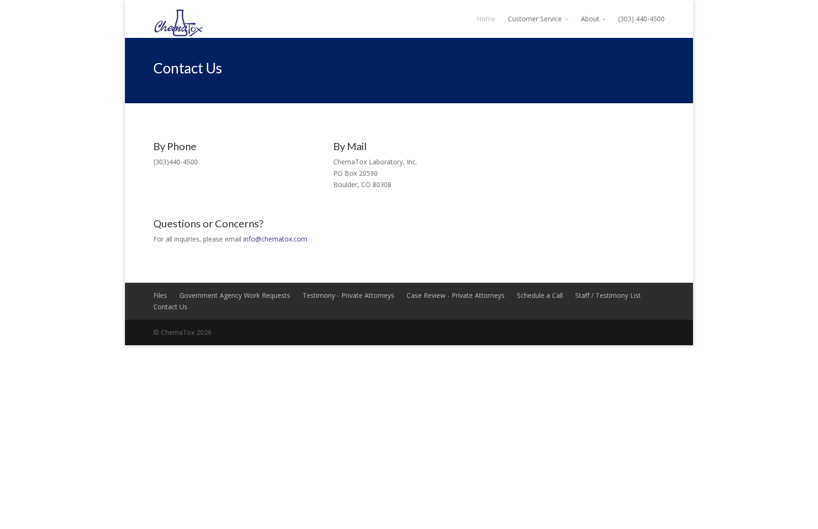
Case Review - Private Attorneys (456, 295)
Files (160, 295)
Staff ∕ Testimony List (608, 295)
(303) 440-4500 (641, 18)
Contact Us (170, 306)
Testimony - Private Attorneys (348, 295)
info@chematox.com (275, 238)
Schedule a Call (540, 295)
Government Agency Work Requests (234, 295)
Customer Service (535, 18)
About (590, 18)
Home (486, 18)
